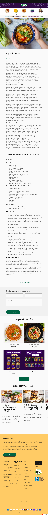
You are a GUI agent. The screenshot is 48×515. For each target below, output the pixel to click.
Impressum (26, 476)
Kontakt (26, 467)
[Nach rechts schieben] (27, 428)
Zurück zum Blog (25, 282)
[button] (3, 5)
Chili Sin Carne (17, 493)
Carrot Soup (16, 484)
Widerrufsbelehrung (28, 485)
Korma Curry (17, 468)
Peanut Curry (17, 480)
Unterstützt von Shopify (27, 512)
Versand (26, 488)
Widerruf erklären (9, 455)
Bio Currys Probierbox (14, 371)
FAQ (25, 464)
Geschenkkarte (27, 470)
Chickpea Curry (17, 474)
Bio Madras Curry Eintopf (13, 344)
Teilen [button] (8, 58)
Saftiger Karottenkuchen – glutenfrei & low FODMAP (9, 408)
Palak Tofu (16, 471)
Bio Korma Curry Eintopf (34, 344)
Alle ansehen (24, 379)
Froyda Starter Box (34, 371)
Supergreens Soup (18, 487)
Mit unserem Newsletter (6, 476)
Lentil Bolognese (17, 496)
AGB (25, 479)
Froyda (21, 512)
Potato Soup (16, 490)
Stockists (26, 473)
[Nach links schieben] (21, 428)
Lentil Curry (16, 477)
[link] (7, 11)
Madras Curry (17, 465)
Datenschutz (27, 482)
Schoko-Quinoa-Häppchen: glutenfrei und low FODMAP (33, 407)
